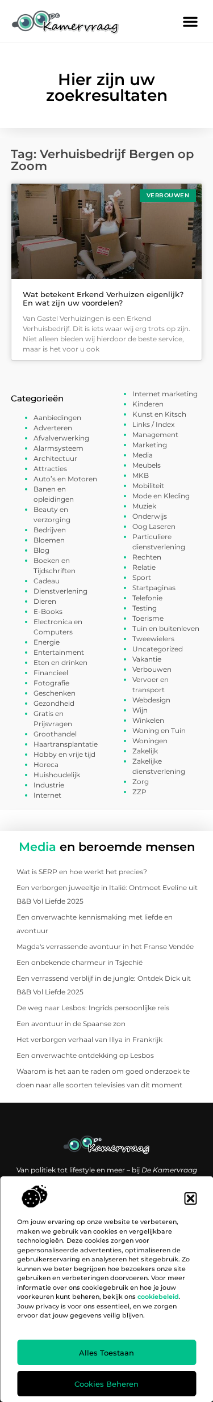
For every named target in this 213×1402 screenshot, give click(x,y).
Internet (47, 795)
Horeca (46, 764)
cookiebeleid (158, 1297)
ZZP (139, 791)
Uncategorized (157, 649)
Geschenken (55, 693)
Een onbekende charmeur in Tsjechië (79, 962)
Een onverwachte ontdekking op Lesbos (85, 1055)
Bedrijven (50, 530)
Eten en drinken (60, 662)
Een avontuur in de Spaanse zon (71, 1023)
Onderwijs (149, 516)
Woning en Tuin (159, 730)
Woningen (150, 740)
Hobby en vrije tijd (64, 754)
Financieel (51, 672)
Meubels (146, 465)
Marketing (149, 444)
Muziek (144, 506)
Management (155, 434)
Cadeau (47, 581)
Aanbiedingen (57, 417)
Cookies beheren (106, 1383)
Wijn (140, 710)
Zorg (140, 781)
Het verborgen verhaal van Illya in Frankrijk (89, 1039)
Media (142, 455)
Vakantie (146, 659)
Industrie (49, 785)
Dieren (45, 601)
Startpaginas (154, 587)
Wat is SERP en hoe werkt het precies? (81, 871)
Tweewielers (153, 638)
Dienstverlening (60, 591)
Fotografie (51, 683)
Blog (41, 550)
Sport (141, 577)
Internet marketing (165, 393)
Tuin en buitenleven (165, 628)
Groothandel (55, 734)
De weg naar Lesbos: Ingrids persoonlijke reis (92, 1007)
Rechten (146, 557)
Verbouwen (152, 669)
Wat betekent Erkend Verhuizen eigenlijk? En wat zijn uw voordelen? (103, 299)
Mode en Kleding (161, 496)
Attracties (50, 468)
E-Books (48, 611)
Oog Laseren (154, 526)
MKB (140, 475)
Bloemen (49, 540)
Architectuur (55, 458)
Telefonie (147, 598)
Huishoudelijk (57, 774)
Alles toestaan (106, 1352)
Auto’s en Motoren (65, 479)
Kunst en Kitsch (159, 414)
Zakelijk (145, 751)
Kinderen (148, 404)
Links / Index (153, 424)
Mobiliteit (148, 485)
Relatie (144, 567)
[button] (190, 1198)
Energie (47, 642)
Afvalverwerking (61, 438)
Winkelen (148, 720)
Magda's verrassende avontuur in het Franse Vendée (105, 946)
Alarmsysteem (58, 448)
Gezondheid (54, 703)
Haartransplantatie (66, 744)
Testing (144, 608)
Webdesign (151, 700)
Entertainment (59, 652)
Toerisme (148, 618)
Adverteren (53, 427)
